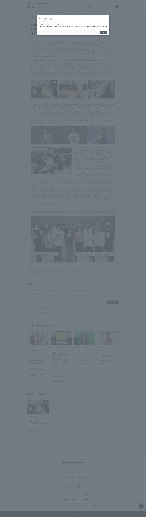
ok (103, 32)
